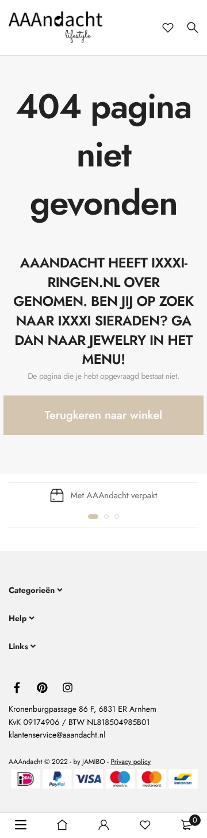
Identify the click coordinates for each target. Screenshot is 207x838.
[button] (93, 516)
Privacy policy (130, 761)
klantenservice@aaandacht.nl (57, 735)
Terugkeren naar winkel (103, 415)
